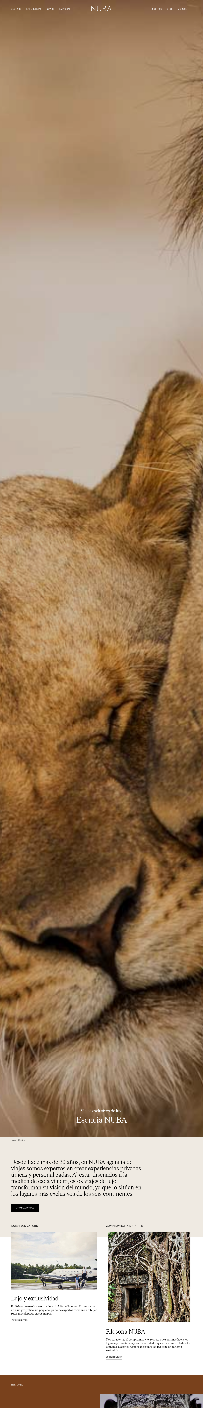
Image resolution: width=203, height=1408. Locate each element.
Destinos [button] (16, 9)
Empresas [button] (65, 9)
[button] (21, 1140)
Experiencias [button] (34, 9)
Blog (170, 9)
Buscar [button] (184, 9)
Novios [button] (50, 9)
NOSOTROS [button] (156, 9)
